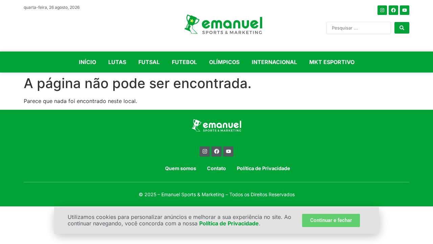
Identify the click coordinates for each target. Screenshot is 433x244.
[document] (216, 122)
